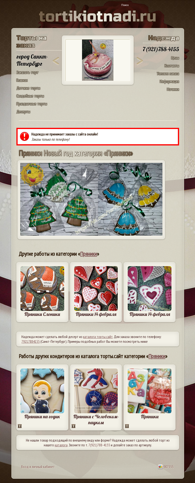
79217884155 (30, 341)
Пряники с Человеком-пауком (96, 419)
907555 (168, 466)
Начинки (173, 89)
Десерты (23, 111)
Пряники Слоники (42, 314)
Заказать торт (27, 72)
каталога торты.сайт (98, 336)
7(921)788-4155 (99, 445)
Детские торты (28, 88)
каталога (61, 445)
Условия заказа (168, 73)
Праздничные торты (31, 103)
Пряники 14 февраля (96, 314)
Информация (169, 81)
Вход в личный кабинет (38, 466)
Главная (22, 80)
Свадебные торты (30, 96)
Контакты (172, 65)
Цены (175, 57)
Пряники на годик (42, 416)
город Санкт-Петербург (32, 60)
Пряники (88, 253)
